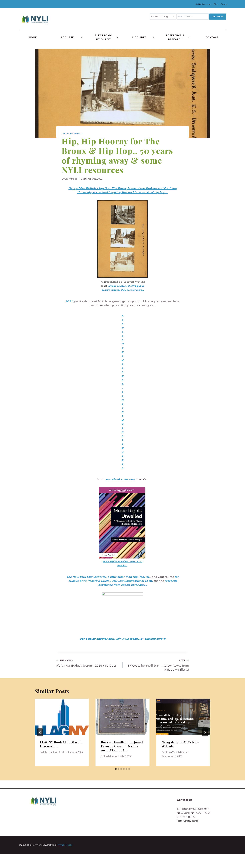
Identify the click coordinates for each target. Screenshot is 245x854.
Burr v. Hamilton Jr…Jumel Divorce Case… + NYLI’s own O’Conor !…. (122, 746)
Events (224, 4)
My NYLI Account (203, 4)
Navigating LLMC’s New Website (180, 744)
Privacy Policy (65, 844)
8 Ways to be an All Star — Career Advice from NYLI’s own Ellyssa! (158, 665)
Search (217, 16)
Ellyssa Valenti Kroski (54, 752)
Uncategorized (71, 133)
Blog (216, 4)
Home (33, 37)
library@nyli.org (187, 820)
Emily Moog (71, 179)
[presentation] (62, 717)
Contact (212, 37)
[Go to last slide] (40, 732)
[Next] (205, 732)
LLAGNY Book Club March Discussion (61, 744)
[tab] (116, 769)
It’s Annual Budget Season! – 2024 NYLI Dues (86, 663)
